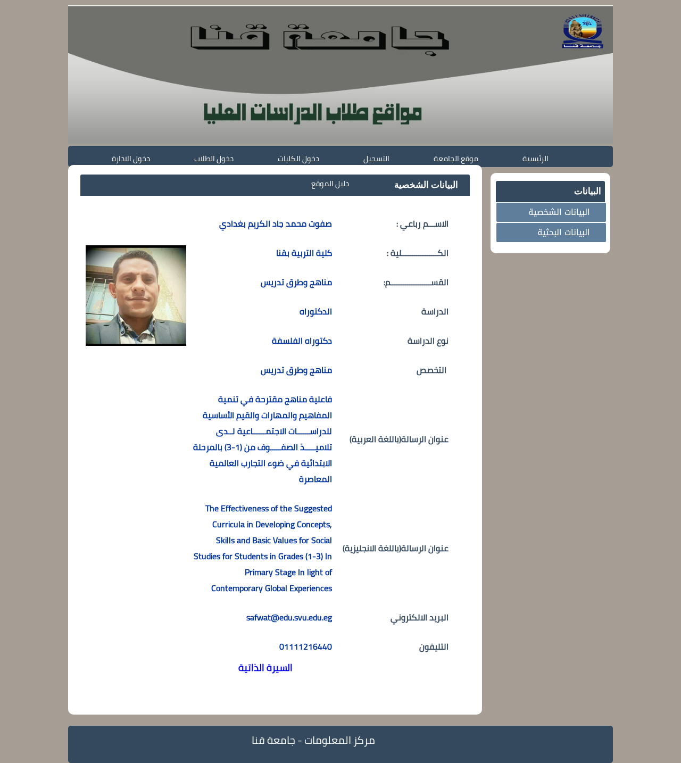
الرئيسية (535, 158)
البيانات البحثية (563, 232)
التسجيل (376, 158)
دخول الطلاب (214, 158)
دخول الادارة (131, 158)
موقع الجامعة (456, 158)
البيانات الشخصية (559, 212)
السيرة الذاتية (265, 667)
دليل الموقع (330, 183)
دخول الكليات (298, 158)
